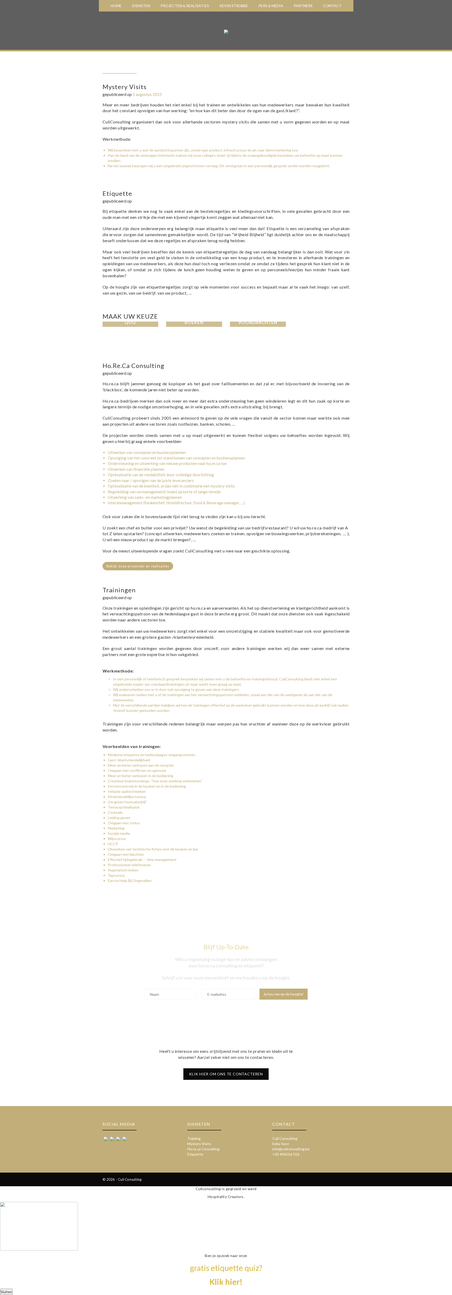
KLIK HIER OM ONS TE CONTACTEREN (226, 1074)
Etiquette (195, 1154)
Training (194, 1138)
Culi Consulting (284, 1138)
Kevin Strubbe (233, 5)
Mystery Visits (199, 1143)
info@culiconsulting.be (290, 1149)
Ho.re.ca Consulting (203, 1149)
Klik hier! (226, 1281)
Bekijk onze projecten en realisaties (137, 566)
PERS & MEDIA (270, 5)
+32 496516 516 (285, 1154)
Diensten (141, 5)
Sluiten (6, 1291)
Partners (303, 5)
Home (116, 5)
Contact (332, 5)
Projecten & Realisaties (185, 5)
